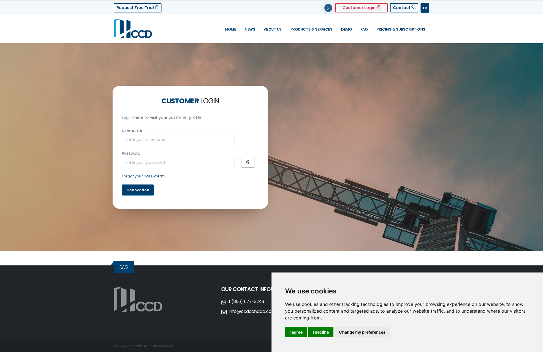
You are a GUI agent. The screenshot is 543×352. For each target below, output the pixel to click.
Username (132, 130)
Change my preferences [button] (362, 332)
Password (131, 153)
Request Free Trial (136, 7)
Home (230, 29)
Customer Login (359, 7)
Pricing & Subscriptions (400, 29)
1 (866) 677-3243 (246, 301)
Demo (346, 29)
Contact (402, 7)
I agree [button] (296, 332)
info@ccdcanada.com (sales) (260, 311)
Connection (137, 190)
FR (425, 7)
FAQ (364, 29)
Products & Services (311, 29)
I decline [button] (321, 332)
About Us (273, 29)
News (250, 29)
